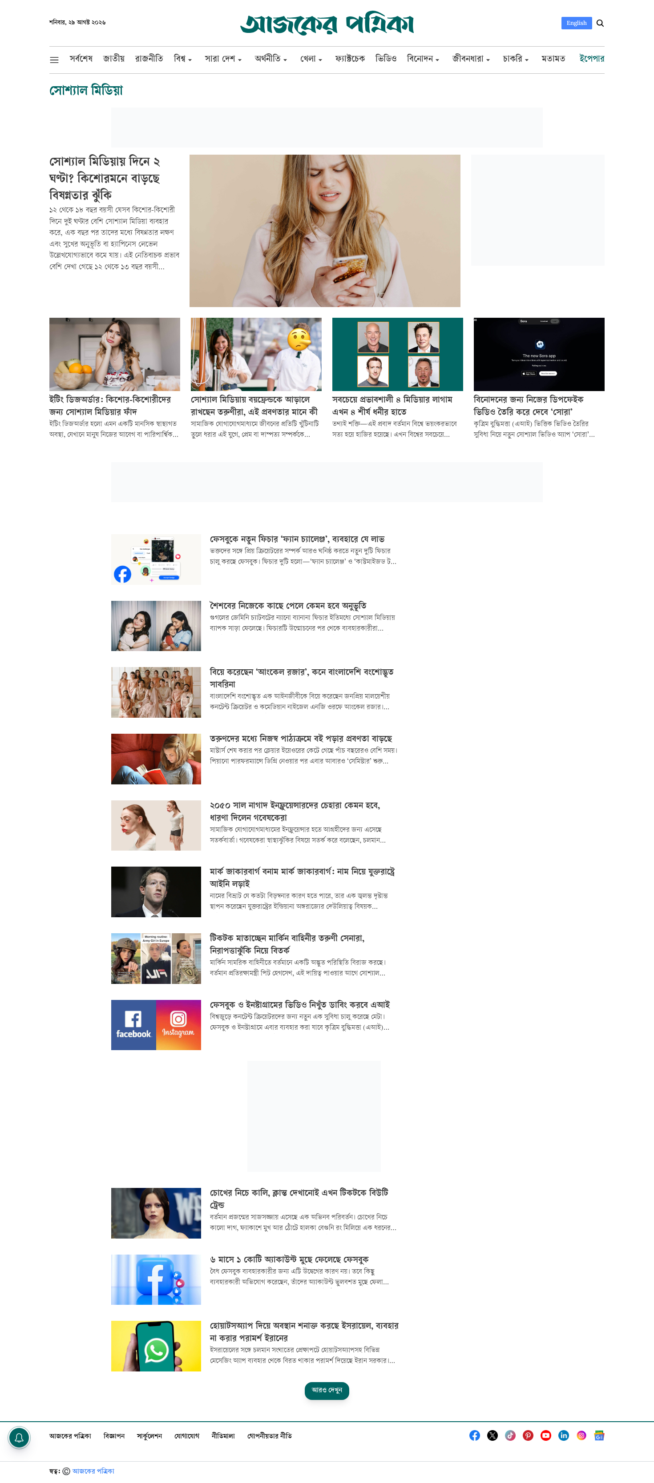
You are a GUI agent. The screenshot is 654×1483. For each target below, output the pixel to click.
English (577, 23)
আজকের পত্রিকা (70, 1437)
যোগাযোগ (186, 1437)
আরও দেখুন (327, 1391)
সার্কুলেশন (149, 1437)
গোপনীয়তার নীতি (269, 1437)
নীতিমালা (223, 1437)
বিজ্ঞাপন (114, 1437)
